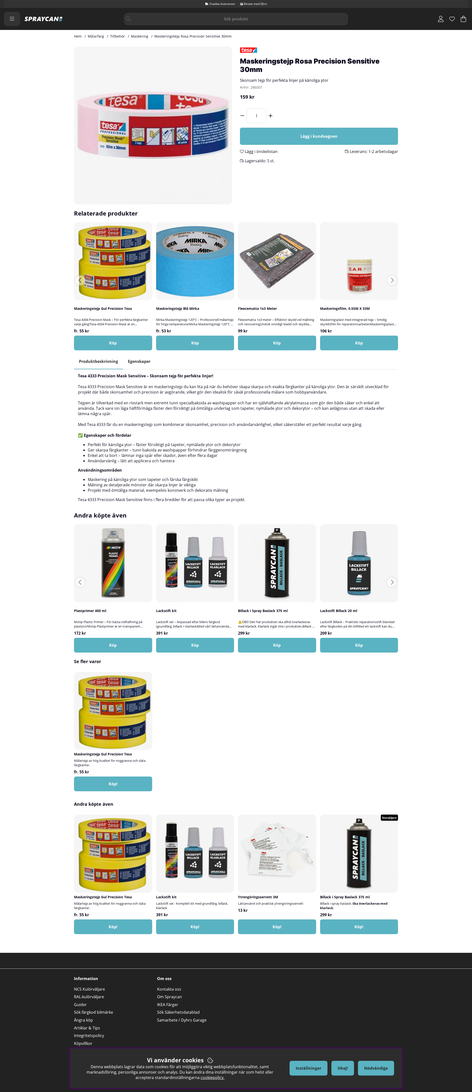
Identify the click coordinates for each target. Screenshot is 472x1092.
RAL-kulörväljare (89, 996)
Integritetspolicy (89, 1035)
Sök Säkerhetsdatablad (178, 1012)
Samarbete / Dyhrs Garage (181, 1020)
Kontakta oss (169, 989)
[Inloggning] (440, 19)
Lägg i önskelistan (261, 151)
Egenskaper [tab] (139, 361)
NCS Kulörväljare (89, 989)
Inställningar (308, 1068)
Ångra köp (83, 1020)
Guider (80, 1004)
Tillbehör (117, 36)
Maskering (139, 36)
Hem (78, 36)
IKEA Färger (167, 1004)
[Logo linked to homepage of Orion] (43, 19)
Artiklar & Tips (87, 1028)
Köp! (113, 784)
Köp (113, 343)
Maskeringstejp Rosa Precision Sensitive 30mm (193, 36)
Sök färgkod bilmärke (93, 1012)
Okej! (343, 1068)
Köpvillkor (83, 1043)
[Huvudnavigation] (12, 19)
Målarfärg (96, 36)
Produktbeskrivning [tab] (98, 361)
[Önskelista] (452, 19)
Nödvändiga (376, 1068)
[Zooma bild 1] (153, 125)
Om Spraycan (169, 996)
